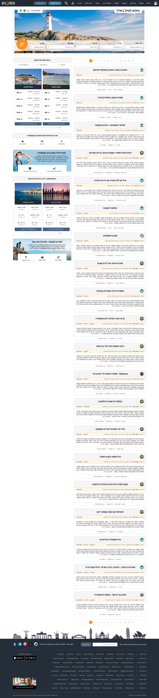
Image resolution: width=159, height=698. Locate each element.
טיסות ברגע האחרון (96, 658)
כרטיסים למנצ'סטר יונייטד (69, 671)
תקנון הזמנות (96, 688)
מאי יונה (137, 102)
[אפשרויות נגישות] (72, 3)
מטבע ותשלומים (110, 236)
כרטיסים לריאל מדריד (99, 671)
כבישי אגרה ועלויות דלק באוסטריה (110, 318)
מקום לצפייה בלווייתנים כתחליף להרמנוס (110, 484)
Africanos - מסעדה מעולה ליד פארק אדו (110, 374)
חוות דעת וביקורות (107, 688)
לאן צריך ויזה (73, 675)
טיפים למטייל (99, 675)
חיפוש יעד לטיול (120, 675)
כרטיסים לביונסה (116, 667)
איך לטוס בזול (142, 658)
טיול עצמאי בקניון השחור (110, 457)
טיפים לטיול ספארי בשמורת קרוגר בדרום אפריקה (110, 153)
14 (129, 61)
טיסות (149, 3)
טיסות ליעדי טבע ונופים (112, 662)
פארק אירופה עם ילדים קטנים (110, 263)
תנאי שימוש (86, 688)
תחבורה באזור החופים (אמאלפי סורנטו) (110, 70)
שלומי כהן (136, 213)
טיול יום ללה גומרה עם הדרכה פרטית (110, 180)
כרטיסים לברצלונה (113, 671)
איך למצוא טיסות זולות (87, 679)
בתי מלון (133, 3)
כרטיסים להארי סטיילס (78, 667)
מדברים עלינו (118, 688)
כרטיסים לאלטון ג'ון (104, 667)
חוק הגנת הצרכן (73, 684)
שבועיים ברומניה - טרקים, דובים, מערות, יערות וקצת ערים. (110, 567)
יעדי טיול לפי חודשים (62, 679)
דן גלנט (137, 600)
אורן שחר (136, 185)
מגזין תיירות (130, 675)
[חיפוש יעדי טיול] (66, 3)
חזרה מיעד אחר (120, 654)
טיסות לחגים (119, 658)
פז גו (138, 75)
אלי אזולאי (136, 240)
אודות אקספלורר (128, 688)
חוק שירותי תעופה (85, 684)
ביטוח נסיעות (70, 654)
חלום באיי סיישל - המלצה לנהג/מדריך (110, 595)
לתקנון (32, 248)
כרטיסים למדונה (91, 667)
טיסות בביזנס (84, 658)
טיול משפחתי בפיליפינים (110, 539)
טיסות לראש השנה (67, 662)
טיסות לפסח (89, 662)
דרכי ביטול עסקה (97, 684)
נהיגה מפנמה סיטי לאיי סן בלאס (110, 346)
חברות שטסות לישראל (102, 679)
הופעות (124, 3)
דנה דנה (137, 130)
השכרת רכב (107, 3)
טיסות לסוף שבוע (109, 658)
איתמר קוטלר (135, 158)
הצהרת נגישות (64, 688)
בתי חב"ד (55, 675)
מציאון (141, 3)
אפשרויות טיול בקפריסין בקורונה (110, 291)
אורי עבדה (136, 296)
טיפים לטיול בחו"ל (128, 10)
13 (124, 61)
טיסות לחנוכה (99, 662)
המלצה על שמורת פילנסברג (110, 401)
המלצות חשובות (110, 208)
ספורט (116, 3)
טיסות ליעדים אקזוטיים (127, 662)
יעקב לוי (137, 544)
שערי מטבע (90, 675)
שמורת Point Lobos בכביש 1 (110, 97)
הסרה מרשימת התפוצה (59, 684)
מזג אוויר (82, 675)
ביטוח (98, 3)
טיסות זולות (131, 644)
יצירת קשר (55, 688)
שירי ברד (136, 379)
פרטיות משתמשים (76, 688)
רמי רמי (137, 572)
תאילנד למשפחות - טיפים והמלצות (110, 125)
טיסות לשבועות (79, 662)
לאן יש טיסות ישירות (116, 679)
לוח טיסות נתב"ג (129, 679)
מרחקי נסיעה (63, 675)
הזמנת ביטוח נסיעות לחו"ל (54, 171)
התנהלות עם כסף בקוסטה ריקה (110, 512)
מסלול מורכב (109, 654)
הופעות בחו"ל (100, 654)
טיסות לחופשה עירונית (72, 658)
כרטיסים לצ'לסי (55, 671)
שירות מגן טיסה (119, 684)
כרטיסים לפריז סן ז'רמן (85, 671)
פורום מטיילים (109, 675)
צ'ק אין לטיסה (108, 684)
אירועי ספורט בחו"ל (88, 654)
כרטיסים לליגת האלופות (127, 671)
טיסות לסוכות (56, 662)
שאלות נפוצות (129, 684)
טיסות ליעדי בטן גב (58, 658)
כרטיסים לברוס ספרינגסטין (62, 667)
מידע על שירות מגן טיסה (30, 171)
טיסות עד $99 (129, 658)
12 (120, 61)
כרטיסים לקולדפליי (128, 667)
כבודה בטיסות (75, 679)
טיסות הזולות (60, 644)
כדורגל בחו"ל (142, 671)
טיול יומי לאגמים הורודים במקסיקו (110, 429)
